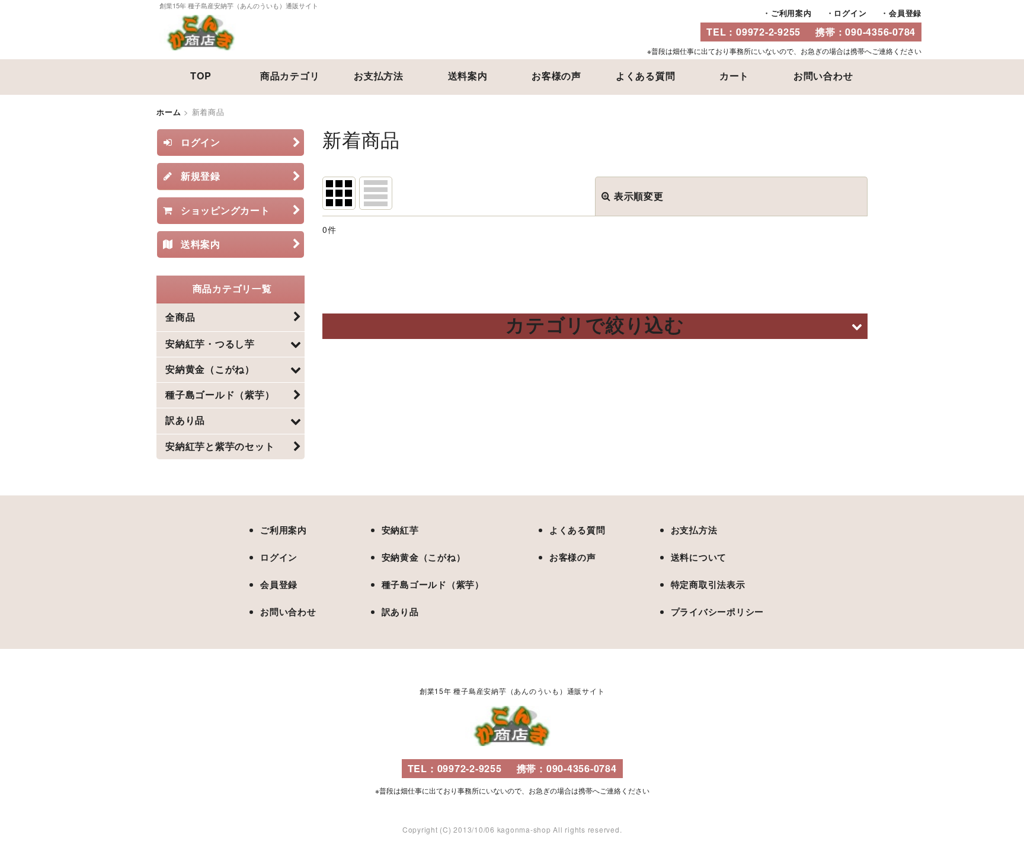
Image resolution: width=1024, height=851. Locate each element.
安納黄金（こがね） (424, 557)
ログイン (850, 12)
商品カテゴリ (290, 75)
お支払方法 (379, 75)
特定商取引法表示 (708, 584)
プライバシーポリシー (717, 611)
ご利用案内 (791, 12)
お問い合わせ (823, 75)
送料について (699, 557)
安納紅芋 (400, 529)
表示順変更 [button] (639, 196)
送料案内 (468, 75)
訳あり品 (400, 611)
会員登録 (905, 12)
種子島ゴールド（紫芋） (433, 584)
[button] (595, 326)
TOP (201, 75)
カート (734, 75)
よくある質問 (646, 75)
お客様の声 (556, 75)
